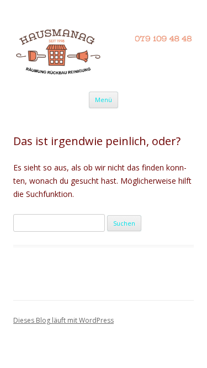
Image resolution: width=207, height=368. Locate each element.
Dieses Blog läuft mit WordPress (63, 320)
